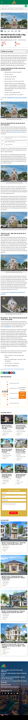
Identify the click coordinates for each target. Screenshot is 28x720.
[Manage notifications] (2, 715)
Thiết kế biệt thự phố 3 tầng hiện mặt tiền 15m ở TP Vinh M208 (7, 476)
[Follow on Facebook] (2, 693)
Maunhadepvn (8, 326)
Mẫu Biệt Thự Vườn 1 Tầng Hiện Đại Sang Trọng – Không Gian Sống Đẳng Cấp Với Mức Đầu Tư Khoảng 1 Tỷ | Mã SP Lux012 (13, 578)
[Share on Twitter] (7, 373)
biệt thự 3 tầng (16, 132)
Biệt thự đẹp (11, 9)
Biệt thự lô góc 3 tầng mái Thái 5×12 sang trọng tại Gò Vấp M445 (21, 451)
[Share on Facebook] (4, 373)
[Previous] (3, 20)
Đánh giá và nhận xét (22, 395)
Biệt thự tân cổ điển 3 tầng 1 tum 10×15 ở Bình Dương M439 (7, 427)
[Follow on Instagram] (5, 693)
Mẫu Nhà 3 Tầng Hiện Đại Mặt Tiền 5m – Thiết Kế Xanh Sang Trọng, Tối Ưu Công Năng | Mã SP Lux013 (14, 543)
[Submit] (26, 6)
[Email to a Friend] (9, 373)
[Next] (25, 20)
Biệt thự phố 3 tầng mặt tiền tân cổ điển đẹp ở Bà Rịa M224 (7, 451)
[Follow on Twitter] (8, 693)
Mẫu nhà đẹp (21, 369)
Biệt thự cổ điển (19, 9)
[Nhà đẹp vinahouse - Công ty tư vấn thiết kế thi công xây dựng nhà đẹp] (14, 2)
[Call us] (14, 693)
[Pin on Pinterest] (11, 373)
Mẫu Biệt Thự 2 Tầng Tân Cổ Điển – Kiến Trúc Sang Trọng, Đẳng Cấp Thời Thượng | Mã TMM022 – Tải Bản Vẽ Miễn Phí (13, 646)
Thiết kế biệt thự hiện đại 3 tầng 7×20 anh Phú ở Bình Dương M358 (21, 427)
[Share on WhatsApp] (2, 373)
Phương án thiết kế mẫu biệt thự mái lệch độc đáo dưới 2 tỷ (21, 476)
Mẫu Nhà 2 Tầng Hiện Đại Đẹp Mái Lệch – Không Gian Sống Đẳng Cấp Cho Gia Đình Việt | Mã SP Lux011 (13, 612)
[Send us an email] (11, 693)
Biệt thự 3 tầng (7, 369)
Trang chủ (3, 9)
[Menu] (2, 2)
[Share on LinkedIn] (14, 373)
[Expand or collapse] (26, 51)
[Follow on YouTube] (17, 693)
